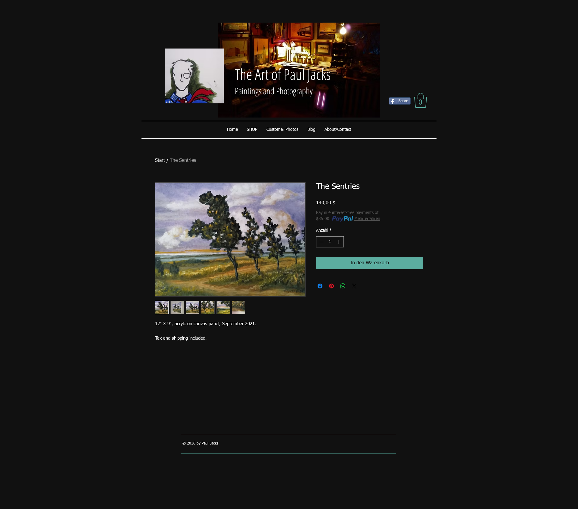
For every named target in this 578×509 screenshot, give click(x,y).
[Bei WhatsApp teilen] (342, 286)
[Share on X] (354, 286)
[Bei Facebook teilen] (320, 286)
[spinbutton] (330, 242)
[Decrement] (321, 242)
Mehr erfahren (367, 219)
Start (160, 160)
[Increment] (339, 242)
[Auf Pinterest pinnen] (331, 286)
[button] (420, 100)
